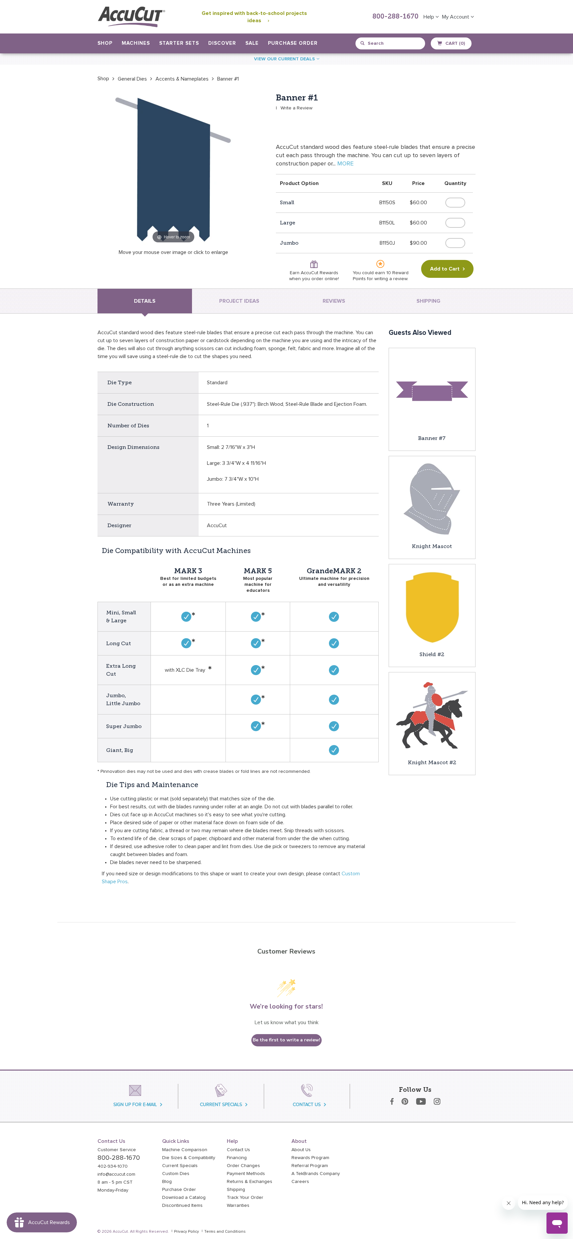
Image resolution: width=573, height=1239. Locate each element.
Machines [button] (136, 43)
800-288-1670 (395, 17)
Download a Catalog (184, 1197)
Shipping (236, 1189)
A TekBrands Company (315, 1173)
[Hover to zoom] (173, 168)
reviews (334, 301)
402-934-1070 (112, 1166)
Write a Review (296, 108)
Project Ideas (239, 301)
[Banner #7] (432, 391)
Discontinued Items (182, 1205)
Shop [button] (104, 43)
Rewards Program (310, 1157)
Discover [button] (222, 43)
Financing (237, 1157)
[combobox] (391, 43)
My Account (456, 17)
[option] (103, 79)
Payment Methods (246, 1173)
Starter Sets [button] (179, 43)
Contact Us (238, 1149)
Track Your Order (245, 1197)
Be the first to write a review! (286, 1040)
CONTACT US (307, 1104)
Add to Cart (445, 269)
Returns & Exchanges (249, 1181)
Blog (167, 1181)
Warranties (238, 1205)
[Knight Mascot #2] (432, 715)
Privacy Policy (186, 1232)
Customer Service (116, 1149)
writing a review (390, 279)
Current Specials (180, 1165)
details (145, 301)
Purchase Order (293, 43)
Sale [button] (252, 43)
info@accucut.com (116, 1174)
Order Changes (243, 1165)
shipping (428, 301)
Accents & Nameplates (182, 79)
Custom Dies (175, 1173)
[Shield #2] (432, 607)
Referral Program (309, 1165)
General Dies (132, 79)
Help (429, 17)
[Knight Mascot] (432, 499)
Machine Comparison (184, 1149)
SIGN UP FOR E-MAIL (135, 1104)
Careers (300, 1181)
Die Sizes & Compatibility (188, 1157)
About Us (301, 1149)
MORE (345, 164)
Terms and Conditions (225, 1232)
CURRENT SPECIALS (221, 1104)
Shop (103, 78)
